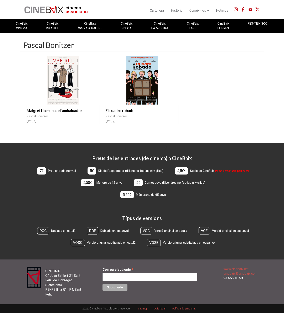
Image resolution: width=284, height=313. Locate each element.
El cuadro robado (120, 110)
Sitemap (142, 308)
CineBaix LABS (193, 26)
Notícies (222, 10)
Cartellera (157, 10)
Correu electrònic (118, 269)
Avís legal (159, 308)
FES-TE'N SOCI (258, 23)
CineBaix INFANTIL (52, 26)
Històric (176, 10)
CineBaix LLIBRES (223, 26)
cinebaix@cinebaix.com (240, 274)
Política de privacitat (184, 308)
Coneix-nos (198, 10)
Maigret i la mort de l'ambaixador (54, 110)
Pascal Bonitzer (37, 116)
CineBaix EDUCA (126, 26)
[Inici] (58, 9)
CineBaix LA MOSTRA (159, 26)
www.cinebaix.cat (235, 269)
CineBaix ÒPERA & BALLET (90, 26)
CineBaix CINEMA (21, 26)
